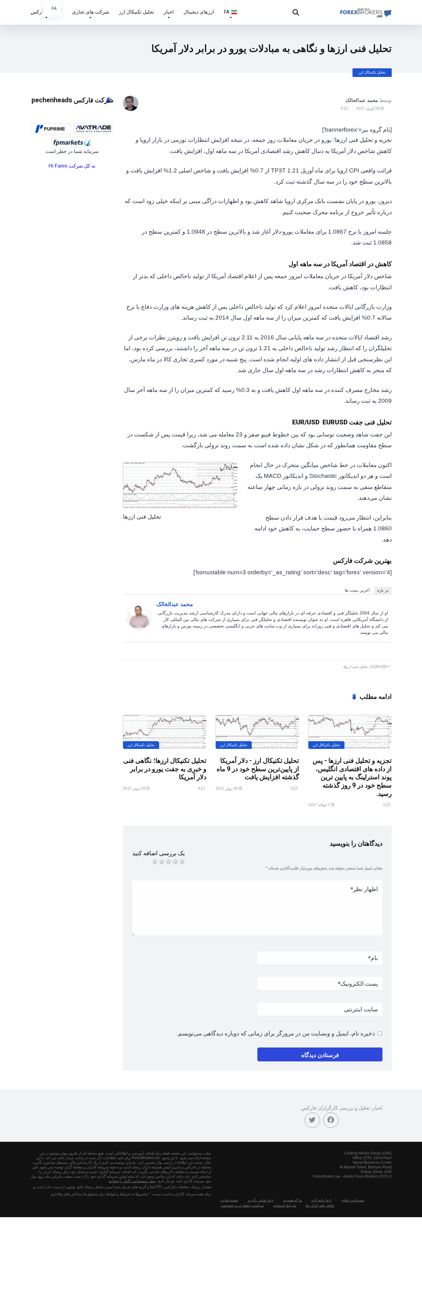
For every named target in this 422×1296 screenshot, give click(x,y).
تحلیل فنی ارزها (355, 667)
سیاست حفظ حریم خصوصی (242, 1205)
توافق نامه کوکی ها (320, 1205)
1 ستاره (154, 861)
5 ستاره (181, 861)
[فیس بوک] (331, 1120)
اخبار (169, 12)
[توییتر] (312, 1120)
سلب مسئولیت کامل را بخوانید (131, 1181)
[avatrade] (93, 129)
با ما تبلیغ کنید (321, 1200)
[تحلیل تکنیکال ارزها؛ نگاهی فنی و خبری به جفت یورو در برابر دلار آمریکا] (164, 732)
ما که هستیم (292, 1200)
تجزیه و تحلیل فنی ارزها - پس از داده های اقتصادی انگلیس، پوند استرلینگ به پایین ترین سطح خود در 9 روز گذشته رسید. (352, 777)
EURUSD (378, 667)
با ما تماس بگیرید (260, 1200)
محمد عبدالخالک (361, 100)
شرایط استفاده (284, 1205)
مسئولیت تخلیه (352, 1200)
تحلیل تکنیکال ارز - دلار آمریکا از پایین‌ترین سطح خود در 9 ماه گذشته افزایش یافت (258, 769)
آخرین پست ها (357, 590)
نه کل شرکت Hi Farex (72, 165)
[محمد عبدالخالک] (139, 627)
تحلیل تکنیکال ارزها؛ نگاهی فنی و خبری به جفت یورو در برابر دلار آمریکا (164, 769)
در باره (383, 590)
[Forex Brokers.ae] (365, 10)
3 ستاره (167, 861)
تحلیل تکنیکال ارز (136, 12)
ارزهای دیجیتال (199, 12)
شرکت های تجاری (90, 12)
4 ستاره (174, 861)
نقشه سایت (229, 1200)
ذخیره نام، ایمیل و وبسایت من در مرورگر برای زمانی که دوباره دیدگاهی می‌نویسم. (276, 1033)
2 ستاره (161, 861)
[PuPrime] (50, 129)
